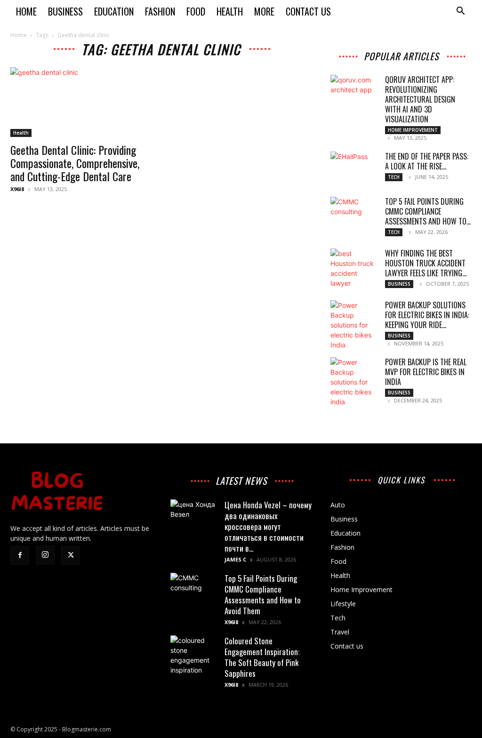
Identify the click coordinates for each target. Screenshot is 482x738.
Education (114, 11)
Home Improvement (413, 130)
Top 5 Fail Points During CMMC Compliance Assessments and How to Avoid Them (263, 594)
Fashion (160, 11)
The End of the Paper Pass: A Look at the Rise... (426, 161)
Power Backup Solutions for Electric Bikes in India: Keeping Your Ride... (427, 314)
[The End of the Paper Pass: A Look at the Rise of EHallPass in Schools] (354, 168)
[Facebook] (19, 555)
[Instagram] (45, 554)
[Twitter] (70, 555)
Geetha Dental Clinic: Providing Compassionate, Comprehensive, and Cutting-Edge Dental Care (74, 162)
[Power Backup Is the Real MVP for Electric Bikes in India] (354, 382)
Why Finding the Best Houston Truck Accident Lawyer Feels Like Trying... (425, 263)
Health (230, 11)
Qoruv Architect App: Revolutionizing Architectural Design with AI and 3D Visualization (420, 99)
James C (235, 559)
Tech (394, 177)
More (264, 11)
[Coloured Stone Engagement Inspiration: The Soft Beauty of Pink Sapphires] (193, 658)
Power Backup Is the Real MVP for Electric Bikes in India (425, 371)
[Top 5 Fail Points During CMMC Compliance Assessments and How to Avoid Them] (354, 213)
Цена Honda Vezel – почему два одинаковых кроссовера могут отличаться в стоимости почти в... (268, 526)
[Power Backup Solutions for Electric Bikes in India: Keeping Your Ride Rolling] (354, 325)
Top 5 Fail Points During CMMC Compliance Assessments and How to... (428, 211)
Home (26, 11)
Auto (337, 504)
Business (65, 11)
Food (195, 11)
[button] (460, 12)
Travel (339, 631)
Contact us (308, 11)
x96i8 (17, 189)
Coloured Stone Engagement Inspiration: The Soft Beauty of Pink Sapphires (262, 657)
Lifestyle (343, 603)
